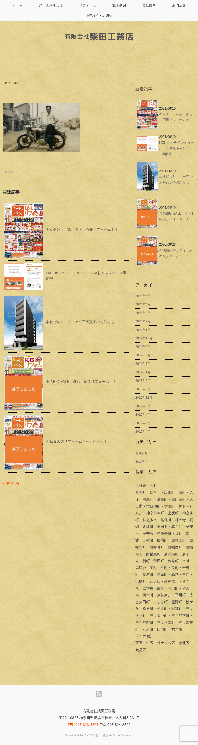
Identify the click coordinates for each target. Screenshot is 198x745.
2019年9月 (143, 347)
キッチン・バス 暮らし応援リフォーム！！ (82, 229)
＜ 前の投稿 (11, 483)
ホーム (18, 5)
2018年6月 (143, 389)
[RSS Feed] (99, 694)
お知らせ (141, 453)
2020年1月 (143, 330)
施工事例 (119, 5)
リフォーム (87, 5)
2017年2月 (143, 423)
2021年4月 (143, 304)
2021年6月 (143, 296)
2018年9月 (143, 381)
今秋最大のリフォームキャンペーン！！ (78, 441)
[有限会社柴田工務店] (99, 29)
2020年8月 (143, 313)
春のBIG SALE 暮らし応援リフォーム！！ (81, 381)
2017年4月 (143, 414)
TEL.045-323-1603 (83, 725)
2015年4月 (143, 431)
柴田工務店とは (51, 5)
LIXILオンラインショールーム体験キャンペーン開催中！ (176, 148)
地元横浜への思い (99, 16)
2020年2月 (143, 321)
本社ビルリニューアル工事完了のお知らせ (80, 322)
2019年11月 (143, 338)
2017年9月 (143, 406)
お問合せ (179, 5)
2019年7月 (143, 364)
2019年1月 (143, 372)
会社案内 (149, 5)
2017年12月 (143, 398)
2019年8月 (143, 355)
